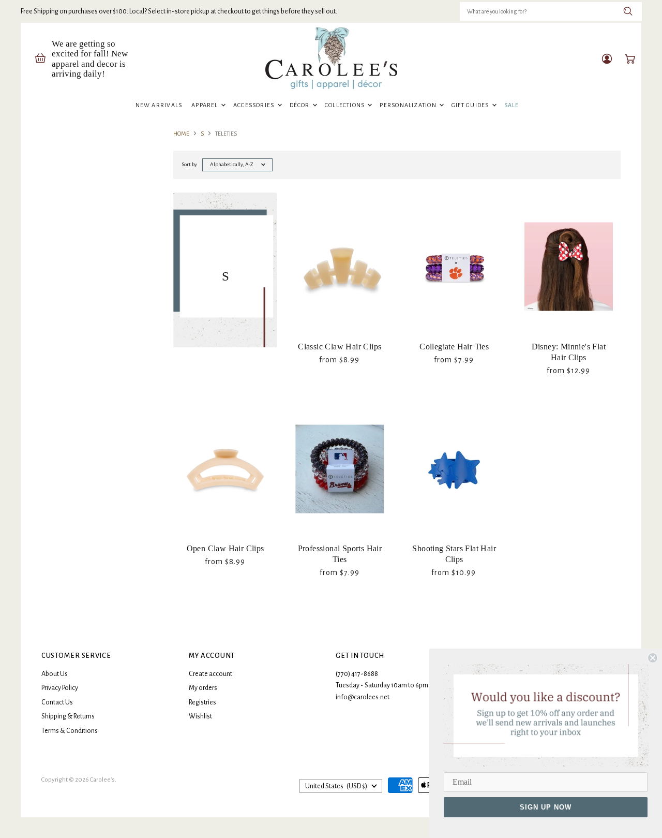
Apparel (205, 105)
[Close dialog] (653, 658)
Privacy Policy (59, 688)
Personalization (409, 105)
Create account (210, 674)
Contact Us (57, 702)
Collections (346, 105)
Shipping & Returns (68, 716)
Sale (511, 105)
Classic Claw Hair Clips (339, 346)
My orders (203, 688)
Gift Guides (471, 105)
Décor (300, 105)
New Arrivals (159, 105)
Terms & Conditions (69, 730)
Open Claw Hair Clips (225, 548)
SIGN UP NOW (545, 807)
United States (336, 786)
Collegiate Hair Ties (454, 346)
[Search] (628, 11)
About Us (54, 674)
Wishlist (200, 716)
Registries (202, 702)
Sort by (189, 164)
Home (181, 133)
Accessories (254, 105)
